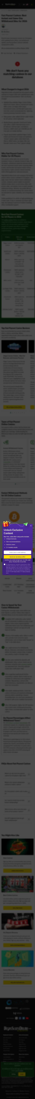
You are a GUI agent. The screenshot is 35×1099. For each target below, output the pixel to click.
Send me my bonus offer (17, 557)
